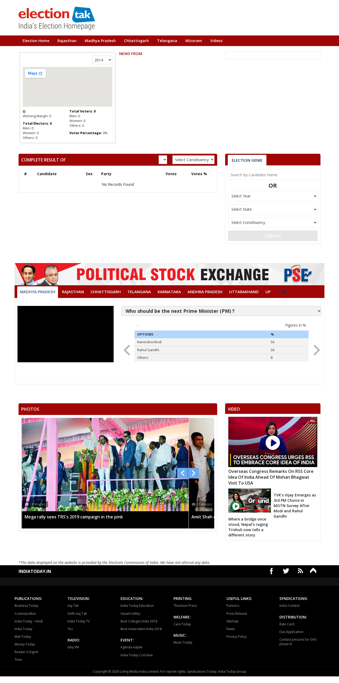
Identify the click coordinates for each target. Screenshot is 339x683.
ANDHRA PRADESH (205, 291)
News (230, 629)
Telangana (167, 40)
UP (268, 291)
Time (18, 659)
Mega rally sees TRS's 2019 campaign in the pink (74, 517)
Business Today (26, 605)
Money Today (25, 644)
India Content (289, 605)
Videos (216, 40)
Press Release (236, 613)
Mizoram (193, 40)
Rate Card (286, 624)
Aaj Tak (73, 605)
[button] (315, 348)
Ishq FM (73, 647)
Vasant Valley (130, 613)
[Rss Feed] (300, 573)
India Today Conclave (137, 655)
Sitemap (232, 621)
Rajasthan (67, 40)
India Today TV (79, 621)
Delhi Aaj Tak (77, 613)
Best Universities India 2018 (141, 629)
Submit (273, 236)
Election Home (36, 40)
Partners (232, 605)
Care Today (182, 624)
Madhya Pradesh (100, 40)
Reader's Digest (26, 652)
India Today (23, 629)
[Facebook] (271, 573)
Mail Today (23, 636)
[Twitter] (286, 573)
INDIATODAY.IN (35, 571)
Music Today (182, 642)
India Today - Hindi (29, 621)
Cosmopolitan (25, 613)
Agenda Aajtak (131, 647)
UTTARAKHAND (244, 291)
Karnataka (169, 291)
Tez (70, 629)
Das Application (291, 632)
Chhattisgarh (136, 40)
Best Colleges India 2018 (139, 621)
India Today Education (137, 605)
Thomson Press (185, 605)
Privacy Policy (236, 636)
